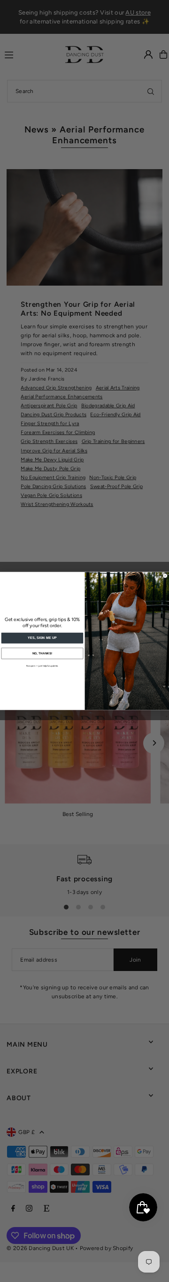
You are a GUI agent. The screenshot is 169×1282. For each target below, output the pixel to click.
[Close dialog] (165, 576)
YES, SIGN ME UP (42, 638)
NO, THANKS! (42, 653)
